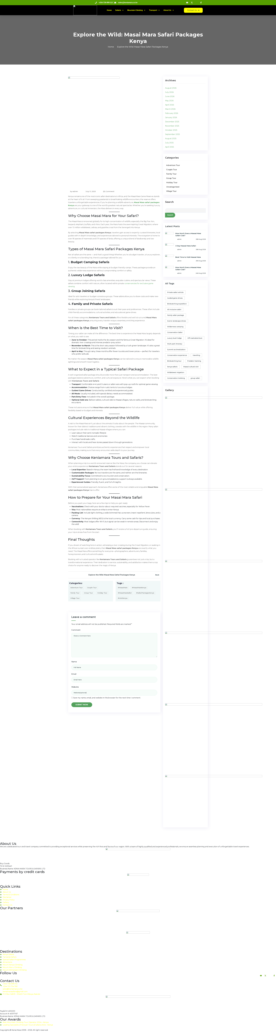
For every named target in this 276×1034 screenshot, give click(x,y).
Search (169, 202)
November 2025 (172, 126)
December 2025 (172, 122)
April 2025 (169, 147)
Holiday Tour (102, 593)
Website (75, 687)
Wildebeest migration (175, 372)
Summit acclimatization (176, 350)
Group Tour (88, 593)
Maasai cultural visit (190, 367)
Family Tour (74, 593)
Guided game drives (175, 298)
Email (73, 674)
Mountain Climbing (135, 10)
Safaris (118, 10)
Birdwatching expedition (177, 304)
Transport (153, 10)
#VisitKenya (122, 598)
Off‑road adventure (194, 338)
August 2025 (170, 138)
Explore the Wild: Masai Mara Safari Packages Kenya (112, 575)
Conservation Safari (174, 332)
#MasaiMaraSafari (125, 593)
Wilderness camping (175, 327)
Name (74, 662)
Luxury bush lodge (174, 338)
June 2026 (169, 96)
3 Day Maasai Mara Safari (185, 246)
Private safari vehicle (175, 292)
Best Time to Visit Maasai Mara (188, 257)
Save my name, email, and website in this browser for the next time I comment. (107, 698)
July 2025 (169, 143)
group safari (195, 378)
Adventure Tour (76, 588)
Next (157, 575)
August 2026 (170, 88)
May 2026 (169, 101)
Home (109, 10)
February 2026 (171, 113)
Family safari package (175, 315)
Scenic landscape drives (176, 321)
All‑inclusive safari (174, 309)
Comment (75, 630)
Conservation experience (177, 355)
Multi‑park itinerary (174, 344)
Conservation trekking (176, 378)
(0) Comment (108, 191)
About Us (167, 10)
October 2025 (171, 130)
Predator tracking (194, 361)
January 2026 (171, 117)
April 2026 (169, 105)
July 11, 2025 (90, 191)
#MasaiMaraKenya (139, 588)
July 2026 (169, 92)
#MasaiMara (122, 588)
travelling (196, 355)
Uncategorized (172, 187)
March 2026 (170, 109)
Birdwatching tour (174, 361)
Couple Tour (92, 588)
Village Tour (75, 598)
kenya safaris (172, 367)
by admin (74, 191)
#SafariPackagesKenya (145, 593)
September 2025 (172, 134)
